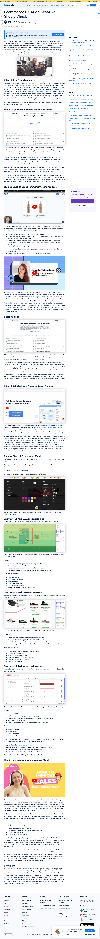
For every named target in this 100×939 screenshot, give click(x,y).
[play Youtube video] (34, 207)
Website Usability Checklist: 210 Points (39, 91)
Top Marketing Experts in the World (65, 901)
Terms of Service (35, 934)
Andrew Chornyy (12, 21)
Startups (24, 924)
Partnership (25, 903)
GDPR (28, 934)
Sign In (87, 5)
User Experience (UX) (9, 26)
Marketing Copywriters (64, 908)
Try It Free (92, 5)
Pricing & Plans (54, 5)
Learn (62, 5)
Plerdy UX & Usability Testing (88, 910)
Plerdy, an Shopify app (43, 357)
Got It (90, 930)
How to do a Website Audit (47, 908)
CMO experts (62, 911)
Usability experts (63, 917)
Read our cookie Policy (90, 934)
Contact (6, 903)
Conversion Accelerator (40, 5)
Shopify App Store (88, 925)
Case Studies (7, 909)
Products (28, 5)
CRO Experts (62, 914)
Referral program (26, 909)
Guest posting (26, 912)
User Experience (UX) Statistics (45, 901)
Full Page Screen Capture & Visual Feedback (49, 427)
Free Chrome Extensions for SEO (89, 915)
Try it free (82, 201)
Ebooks (6, 912)
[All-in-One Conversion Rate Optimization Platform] (9, 5)
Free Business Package (28, 926)
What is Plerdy (82, 205)
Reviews (6, 906)
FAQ (5, 918)
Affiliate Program (26, 900)
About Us (6, 900)
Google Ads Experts (64, 905)
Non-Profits (25, 918)
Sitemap (6, 921)
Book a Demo (71, 5)
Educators (25, 921)
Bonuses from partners (28, 906)
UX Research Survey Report (47, 905)
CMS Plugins (25, 915)
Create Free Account (58, 34)
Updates (6, 915)
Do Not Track (44, 934)
